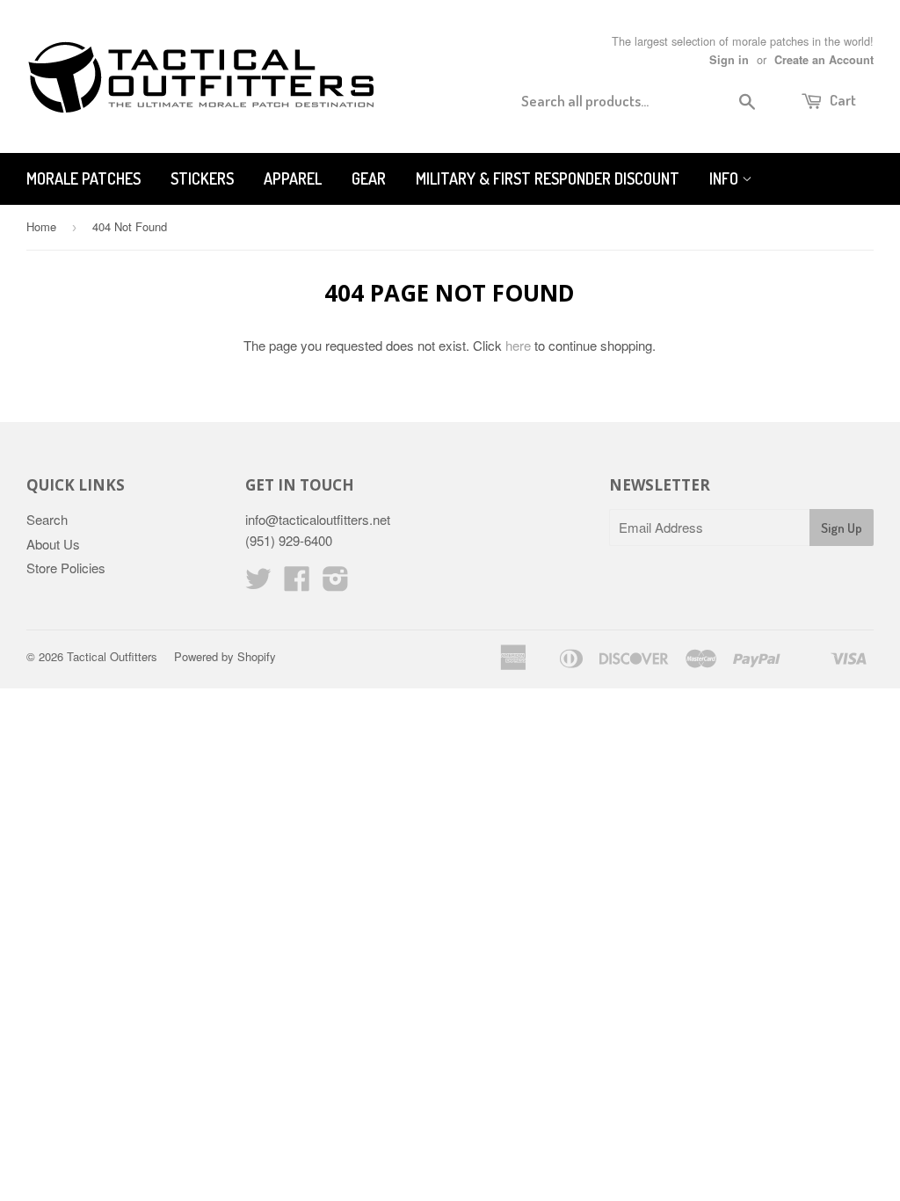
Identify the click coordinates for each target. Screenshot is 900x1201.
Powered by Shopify (225, 656)
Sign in (729, 60)
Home (41, 226)
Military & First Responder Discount (547, 178)
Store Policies (65, 567)
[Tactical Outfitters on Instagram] (336, 583)
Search (47, 519)
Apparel (293, 178)
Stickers (202, 178)
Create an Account (824, 60)
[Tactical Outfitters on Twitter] (258, 583)
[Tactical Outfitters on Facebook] (297, 583)
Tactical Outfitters (112, 656)
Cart (841, 100)
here (518, 345)
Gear (369, 178)
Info (725, 178)
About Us (53, 544)
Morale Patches (83, 178)
